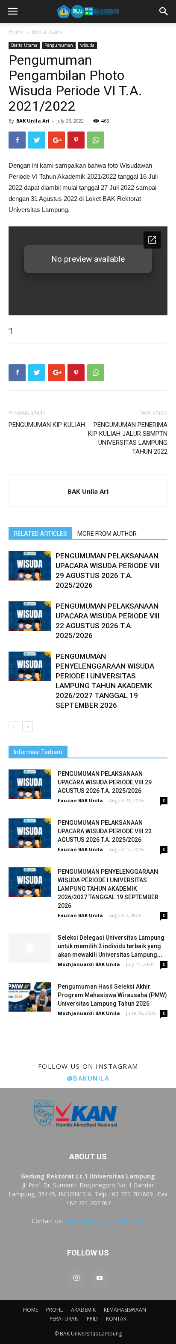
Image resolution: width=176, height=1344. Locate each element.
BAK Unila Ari (33, 120)
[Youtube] (99, 1278)
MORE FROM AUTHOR (107, 533)
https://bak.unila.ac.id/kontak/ (105, 1221)
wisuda (87, 45)
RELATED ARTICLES (40, 533)
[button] (164, 11)
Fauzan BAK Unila (80, 800)
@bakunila (88, 1078)
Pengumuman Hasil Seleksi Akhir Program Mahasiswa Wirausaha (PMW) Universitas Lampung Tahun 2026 (112, 995)
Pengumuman (58, 45)
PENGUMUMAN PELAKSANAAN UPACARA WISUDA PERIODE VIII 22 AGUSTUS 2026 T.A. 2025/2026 (105, 831)
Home (16, 31)
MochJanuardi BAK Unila (89, 964)
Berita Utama (48, 31)
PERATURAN (64, 1318)
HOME (30, 1309)
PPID (92, 1318)
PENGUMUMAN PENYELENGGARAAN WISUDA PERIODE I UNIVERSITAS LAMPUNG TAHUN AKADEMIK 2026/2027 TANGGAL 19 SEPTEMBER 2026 (108, 888)
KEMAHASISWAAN (125, 1309)
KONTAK (116, 1318)
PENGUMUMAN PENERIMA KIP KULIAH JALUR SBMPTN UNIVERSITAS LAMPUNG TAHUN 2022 (127, 438)
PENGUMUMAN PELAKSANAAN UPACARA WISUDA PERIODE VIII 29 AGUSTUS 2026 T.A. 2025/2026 (105, 782)
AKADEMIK (83, 1309)
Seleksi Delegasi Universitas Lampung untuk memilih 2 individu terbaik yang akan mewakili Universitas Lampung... (111, 946)
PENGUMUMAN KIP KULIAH (47, 425)
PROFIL (54, 1309)
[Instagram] (76, 1278)
